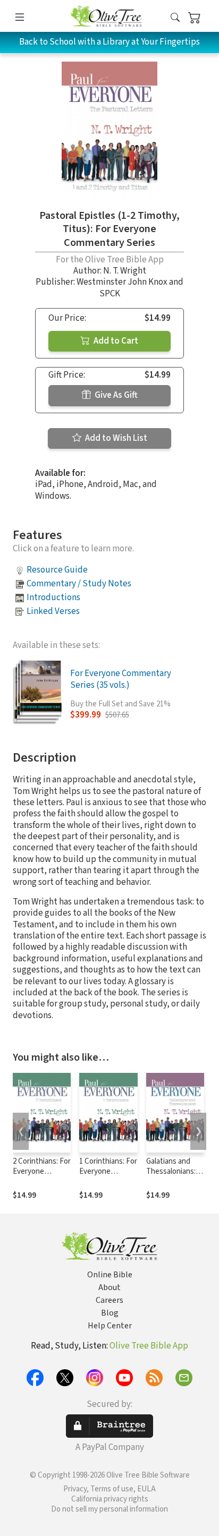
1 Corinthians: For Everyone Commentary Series (108, 1176)
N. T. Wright (124, 270)
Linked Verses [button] (53, 611)
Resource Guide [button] (57, 570)
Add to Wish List (115, 438)
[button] (175, 17)
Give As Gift (115, 395)
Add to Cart (115, 341)
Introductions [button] (53, 597)
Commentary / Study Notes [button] (79, 583)
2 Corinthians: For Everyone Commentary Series (42, 1176)
